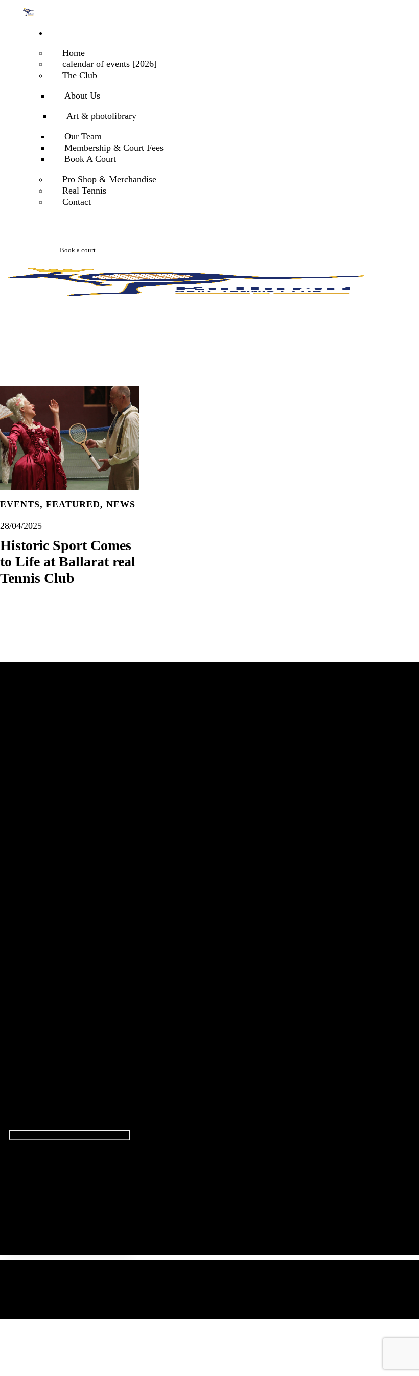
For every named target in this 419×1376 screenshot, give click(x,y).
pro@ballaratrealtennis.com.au (64, 973)
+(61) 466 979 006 (49, 992)
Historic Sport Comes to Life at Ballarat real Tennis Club (67, 561)
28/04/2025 (21, 525)
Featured (73, 504)
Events (20, 504)
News (120, 504)
